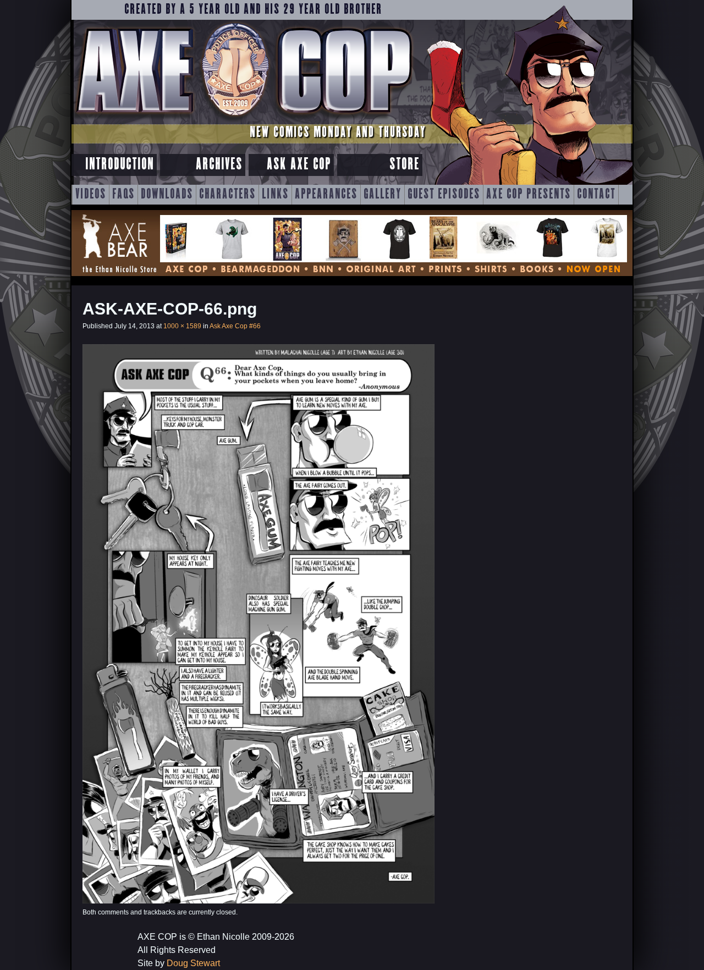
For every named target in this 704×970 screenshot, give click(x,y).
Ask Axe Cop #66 (235, 326)
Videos (90, 194)
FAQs (123, 194)
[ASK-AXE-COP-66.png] (258, 900)
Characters (227, 194)
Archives (219, 164)
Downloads (167, 194)
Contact (596, 194)
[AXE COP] (243, 119)
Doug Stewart (193, 963)
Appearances (326, 194)
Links (275, 194)
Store (404, 164)
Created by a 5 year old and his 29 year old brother (253, 9)
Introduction (119, 164)
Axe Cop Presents (528, 194)
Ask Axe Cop (299, 164)
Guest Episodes (444, 194)
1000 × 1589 (182, 326)
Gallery (383, 194)
